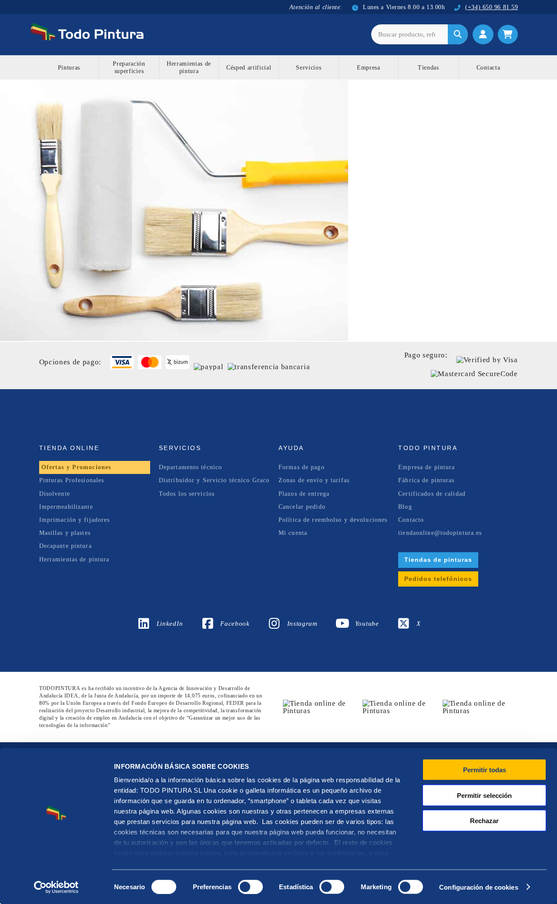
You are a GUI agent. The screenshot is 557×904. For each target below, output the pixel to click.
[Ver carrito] (508, 34)
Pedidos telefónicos (438, 578)
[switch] (248, 886)
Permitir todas (484, 770)
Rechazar (484, 820)
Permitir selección (484, 795)
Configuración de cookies (478, 887)
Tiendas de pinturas (438, 559)
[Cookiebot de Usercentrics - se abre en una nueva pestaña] (56, 887)
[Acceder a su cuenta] (483, 34)
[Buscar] (458, 34)
